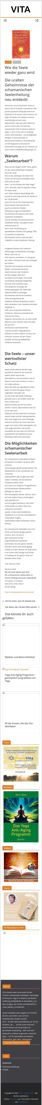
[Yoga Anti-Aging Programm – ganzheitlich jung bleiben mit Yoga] (15, 669)
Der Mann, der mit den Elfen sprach (21, 607)
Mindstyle (17, 62)
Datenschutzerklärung (10, 1067)
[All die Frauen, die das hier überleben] (20, 693)
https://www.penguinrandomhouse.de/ (19, 592)
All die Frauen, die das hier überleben (19, 725)
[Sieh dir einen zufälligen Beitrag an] (37, 20)
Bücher (8, 62)
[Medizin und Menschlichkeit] (20, 625)
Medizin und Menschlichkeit (20, 657)
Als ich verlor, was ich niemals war (20, 601)
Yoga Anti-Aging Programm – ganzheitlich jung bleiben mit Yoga (20, 677)
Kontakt (5, 1070)
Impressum (6, 1063)
